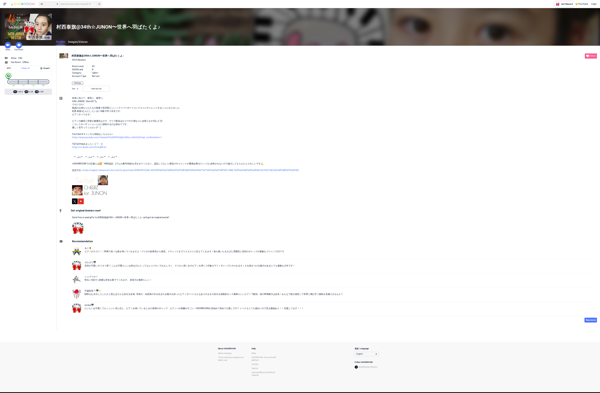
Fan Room (19, 50)
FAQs (254, 353)
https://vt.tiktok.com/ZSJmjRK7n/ (89, 147)
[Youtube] (81, 201)
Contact (255, 364)
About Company (225, 353)
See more (591, 320)
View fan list (96, 89)
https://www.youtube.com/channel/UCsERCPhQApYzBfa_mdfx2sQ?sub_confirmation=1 (117, 137)
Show (7, 50)
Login (594, 4)
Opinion (255, 368)
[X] (75, 201)
